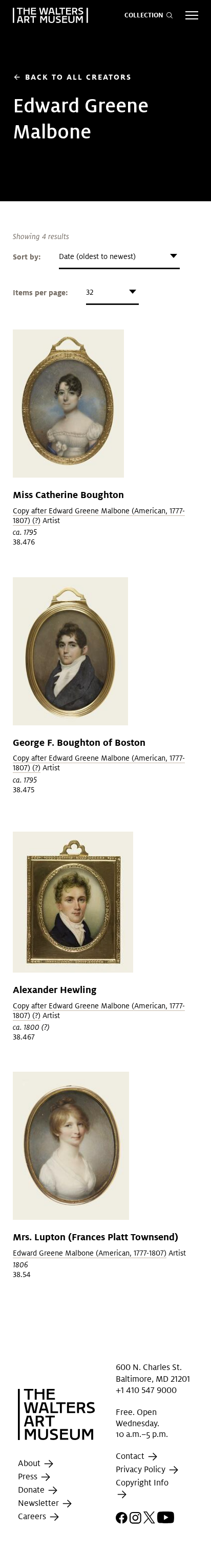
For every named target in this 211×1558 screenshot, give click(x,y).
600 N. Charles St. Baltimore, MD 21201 (153, 1373)
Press (28, 1477)
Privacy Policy (141, 1469)
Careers (33, 1517)
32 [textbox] (89, 292)
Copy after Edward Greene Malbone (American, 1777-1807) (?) (99, 515)
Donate (32, 1490)
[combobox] (119, 256)
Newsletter (39, 1503)
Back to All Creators (72, 77)
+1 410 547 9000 (146, 1390)
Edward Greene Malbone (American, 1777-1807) (89, 1253)
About (30, 1463)
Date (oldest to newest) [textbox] (97, 256)
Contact (131, 1456)
